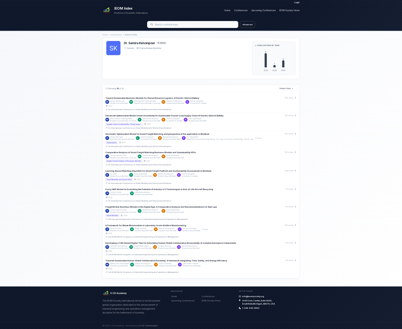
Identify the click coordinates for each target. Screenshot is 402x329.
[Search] (152, 24)
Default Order (285, 88)
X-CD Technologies (148, 325)
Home (227, 10)
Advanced (247, 24)
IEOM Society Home (290, 10)
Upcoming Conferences (263, 10)
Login (297, 2)
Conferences (240, 10)
